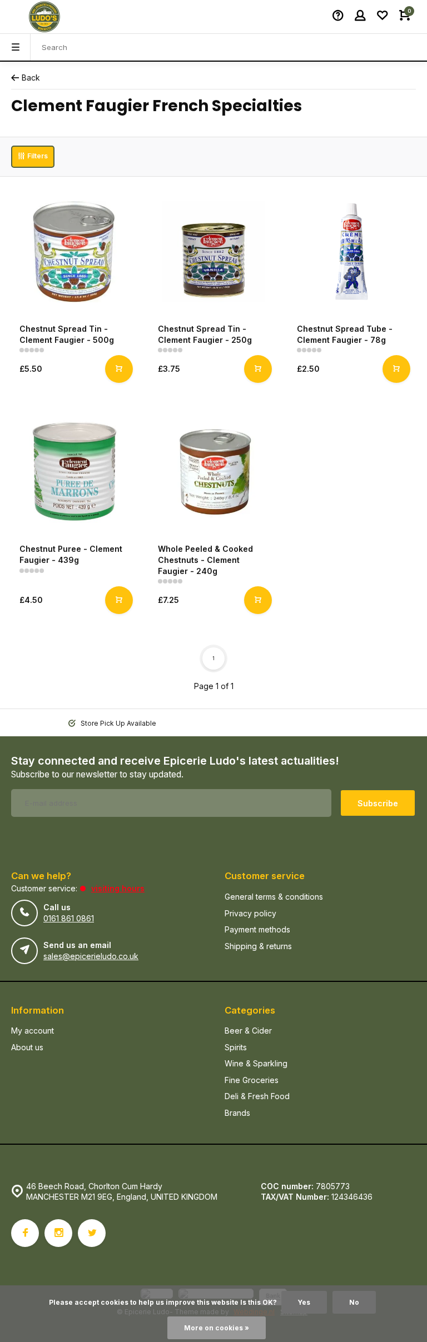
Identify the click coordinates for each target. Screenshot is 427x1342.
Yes (304, 1302)
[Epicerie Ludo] (44, 16)
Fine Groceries (252, 1080)
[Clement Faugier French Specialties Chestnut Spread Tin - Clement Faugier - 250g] (213, 251)
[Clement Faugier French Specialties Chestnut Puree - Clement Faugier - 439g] (74, 471)
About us (27, 1047)
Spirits (236, 1047)
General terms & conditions (274, 896)
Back (31, 77)
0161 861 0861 (68, 918)
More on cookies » (216, 1328)
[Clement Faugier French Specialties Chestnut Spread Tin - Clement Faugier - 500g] (74, 251)
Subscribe (378, 803)
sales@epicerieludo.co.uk (90, 956)
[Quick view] (119, 369)
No (354, 1302)
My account (32, 1030)
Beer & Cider (248, 1030)
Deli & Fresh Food (257, 1096)
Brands (237, 1112)
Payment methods (257, 929)
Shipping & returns (258, 946)
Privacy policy (250, 913)
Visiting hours (118, 888)
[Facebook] (25, 1233)
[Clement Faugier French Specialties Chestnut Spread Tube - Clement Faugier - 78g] (352, 251)
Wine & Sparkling (256, 1063)
